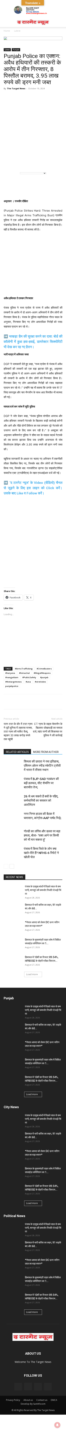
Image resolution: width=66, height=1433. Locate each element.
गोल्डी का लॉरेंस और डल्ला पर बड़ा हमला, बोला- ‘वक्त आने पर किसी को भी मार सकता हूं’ (42, 835)
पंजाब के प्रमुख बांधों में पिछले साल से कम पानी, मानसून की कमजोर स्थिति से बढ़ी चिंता (43, 890)
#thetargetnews (13, 681)
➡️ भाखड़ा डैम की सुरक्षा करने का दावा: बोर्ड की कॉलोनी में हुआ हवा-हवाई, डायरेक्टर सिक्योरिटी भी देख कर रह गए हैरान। (33, 341)
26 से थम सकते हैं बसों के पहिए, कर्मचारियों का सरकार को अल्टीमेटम (41, 800)
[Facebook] (15, 701)
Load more (32, 974)
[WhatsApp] (7, 701)
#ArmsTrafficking (24, 668)
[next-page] (12, 866)
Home (7, 30)
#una (28, 681)
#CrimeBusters (44, 668)
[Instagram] (28, 1386)
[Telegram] (24, 701)
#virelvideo (40, 681)
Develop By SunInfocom (33, 1403)
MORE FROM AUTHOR (46, 751)
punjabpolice (11, 686)
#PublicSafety (29, 677)
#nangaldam (11, 677)
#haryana (10, 673)
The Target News (16, 88)
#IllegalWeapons (42, 673)
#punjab (44, 677)
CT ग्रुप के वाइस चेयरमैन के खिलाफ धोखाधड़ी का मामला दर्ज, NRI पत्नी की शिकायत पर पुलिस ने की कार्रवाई (47, 729)
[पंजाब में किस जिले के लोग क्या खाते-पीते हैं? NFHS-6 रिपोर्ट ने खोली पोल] (13, 853)
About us (28, 1400)
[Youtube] (48, 1386)
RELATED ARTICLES (17, 751)
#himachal (24, 673)
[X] (32, 701)
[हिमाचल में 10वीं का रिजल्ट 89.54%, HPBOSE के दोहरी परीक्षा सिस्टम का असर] (13, 961)
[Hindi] (16, 163)
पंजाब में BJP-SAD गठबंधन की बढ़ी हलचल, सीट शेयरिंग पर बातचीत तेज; (41, 783)
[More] (50, 701)
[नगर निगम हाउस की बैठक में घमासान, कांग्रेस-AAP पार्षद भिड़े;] (13, 818)
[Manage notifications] (57, 1425)
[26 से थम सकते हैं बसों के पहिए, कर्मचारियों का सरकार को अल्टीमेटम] (13, 800)
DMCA (54, 1400)
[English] (9, 163)
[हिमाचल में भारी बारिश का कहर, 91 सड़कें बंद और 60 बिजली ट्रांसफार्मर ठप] (13, 909)
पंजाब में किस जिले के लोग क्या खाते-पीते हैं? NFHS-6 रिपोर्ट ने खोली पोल (41, 853)
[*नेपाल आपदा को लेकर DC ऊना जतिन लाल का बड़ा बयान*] (13, 926)
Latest (17, 30)
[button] (6, 22)
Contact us (41, 1400)
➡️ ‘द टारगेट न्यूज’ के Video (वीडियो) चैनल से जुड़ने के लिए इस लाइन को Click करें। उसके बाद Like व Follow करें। (33, 488)
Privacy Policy (13, 1400)
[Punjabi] (24, 163)
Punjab (16, 49)
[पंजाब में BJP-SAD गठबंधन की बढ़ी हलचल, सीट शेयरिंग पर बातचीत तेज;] (13, 783)
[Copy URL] (41, 701)
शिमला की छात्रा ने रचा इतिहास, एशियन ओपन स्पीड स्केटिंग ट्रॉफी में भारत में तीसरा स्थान (42, 766)
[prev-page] (6, 866)
